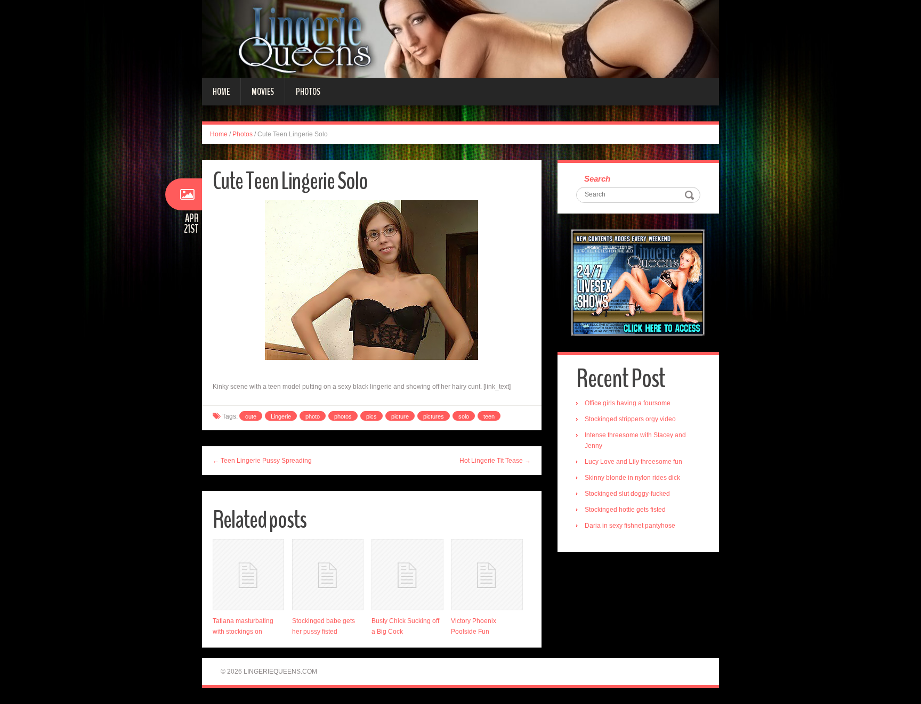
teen (489, 416)
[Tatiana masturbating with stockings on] (248, 574)
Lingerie (281, 416)
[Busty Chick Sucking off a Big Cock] (407, 574)
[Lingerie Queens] (460, 38)
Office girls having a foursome (627, 403)
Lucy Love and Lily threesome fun (633, 461)
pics (371, 416)
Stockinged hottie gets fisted (625, 509)
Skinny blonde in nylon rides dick (632, 477)
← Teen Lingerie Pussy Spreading (262, 460)
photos (343, 416)
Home (221, 91)
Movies (263, 91)
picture (400, 416)
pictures (433, 416)
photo (312, 416)
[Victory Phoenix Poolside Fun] (486, 574)
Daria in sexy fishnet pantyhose (630, 525)
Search (597, 178)
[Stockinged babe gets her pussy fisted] (327, 574)
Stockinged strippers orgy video (630, 419)
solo (463, 416)
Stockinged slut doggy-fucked (627, 493)
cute (250, 416)
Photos (308, 91)
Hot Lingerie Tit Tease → (495, 460)
